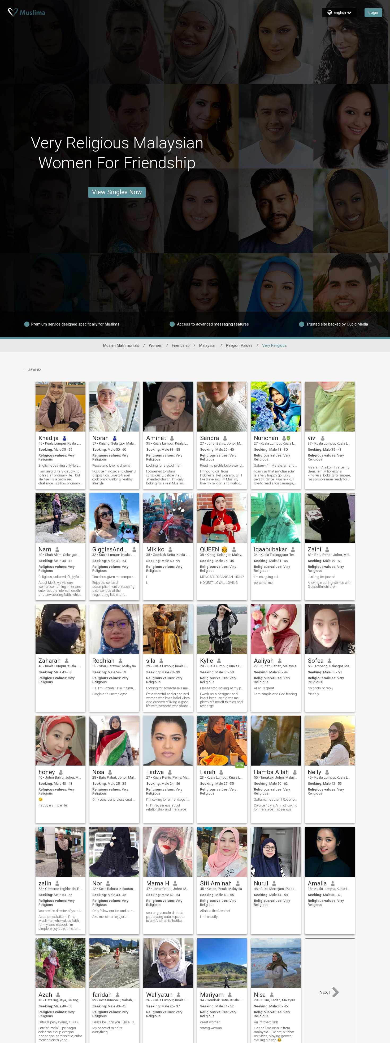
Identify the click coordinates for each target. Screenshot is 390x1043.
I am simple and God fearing (275, 694)
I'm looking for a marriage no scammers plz (168, 799)
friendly (313, 694)
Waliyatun (159, 994)
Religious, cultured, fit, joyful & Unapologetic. (60, 577)
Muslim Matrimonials (121, 345)
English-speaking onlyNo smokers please (60, 465)
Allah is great (264, 688)
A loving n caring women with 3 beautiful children (329, 585)
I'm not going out (266, 577)
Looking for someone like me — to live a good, (168, 688)
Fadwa (155, 771)
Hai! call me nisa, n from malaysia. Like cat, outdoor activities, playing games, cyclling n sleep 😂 (274, 1034)
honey (46, 771)
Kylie (206, 660)
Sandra (209, 437)
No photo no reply (320, 688)
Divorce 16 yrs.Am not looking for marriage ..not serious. (275, 807)
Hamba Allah (271, 771)
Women (155, 345)
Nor (97, 883)
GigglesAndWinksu (110, 549)
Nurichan (266, 437)
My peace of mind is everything (107, 1030)
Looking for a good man (163, 465)
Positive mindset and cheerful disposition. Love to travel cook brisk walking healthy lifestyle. (114, 477)
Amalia (317, 883)
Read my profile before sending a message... (222, 465)
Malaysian (207, 345)
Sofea (316, 660)
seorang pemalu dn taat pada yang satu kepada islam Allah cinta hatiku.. (165, 917)
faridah (102, 994)
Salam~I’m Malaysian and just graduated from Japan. (276, 465)
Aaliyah (264, 660)
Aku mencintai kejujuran (110, 917)
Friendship (181, 345)
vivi (312, 437)
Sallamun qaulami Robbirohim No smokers (276, 799)
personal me (263, 583)
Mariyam (212, 994)
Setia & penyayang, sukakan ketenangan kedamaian (60, 1022)
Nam (44, 549)
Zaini (314, 549)
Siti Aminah (216, 883)
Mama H (157, 883)
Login (373, 12)
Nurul (261, 883)
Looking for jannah (322, 577)
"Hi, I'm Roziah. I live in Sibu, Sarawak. (114, 688)
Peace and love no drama (111, 465)
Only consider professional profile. (114, 799)
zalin (44, 883)
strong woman (211, 1028)
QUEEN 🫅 (214, 549)
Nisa (98, 771)
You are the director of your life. (60, 911)
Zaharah (49, 660)
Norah (100, 437)
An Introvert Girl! (266, 1022)
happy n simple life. (53, 805)
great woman (210, 1022)
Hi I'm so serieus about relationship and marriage (166, 807)
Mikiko (155, 549)
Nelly (314, 771)
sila (150, 660)
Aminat (156, 437)
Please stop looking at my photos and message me (222, 688)
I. (147, 583)
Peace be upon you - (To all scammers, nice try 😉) (114, 1022)
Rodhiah (103, 660)
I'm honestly (209, 917)
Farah (207, 771)
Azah (45, 994)
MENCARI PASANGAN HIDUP (222, 577)
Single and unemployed (109, 694)
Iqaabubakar (270, 549)
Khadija (48, 437)
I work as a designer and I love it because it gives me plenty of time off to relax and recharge (221, 700)
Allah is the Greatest (215, 911)
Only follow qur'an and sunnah (114, 911)
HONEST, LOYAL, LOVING (219, 583)
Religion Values (239, 345)
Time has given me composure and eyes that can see (114, 577)
